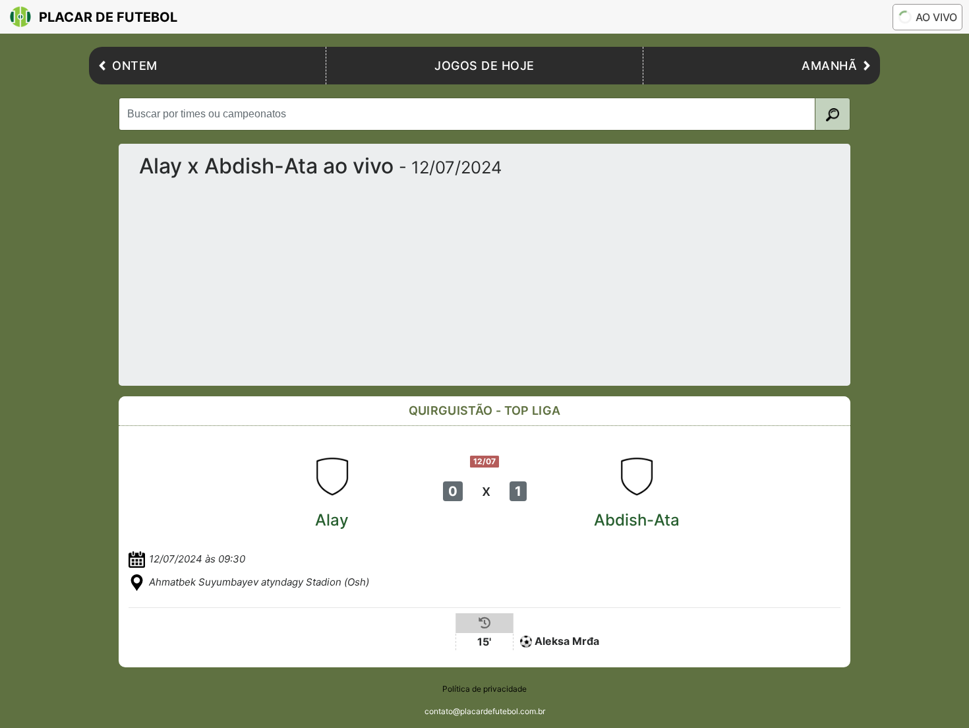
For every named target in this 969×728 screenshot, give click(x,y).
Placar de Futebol (108, 17)
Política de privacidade (484, 689)
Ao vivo (936, 17)
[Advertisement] (484, 276)
